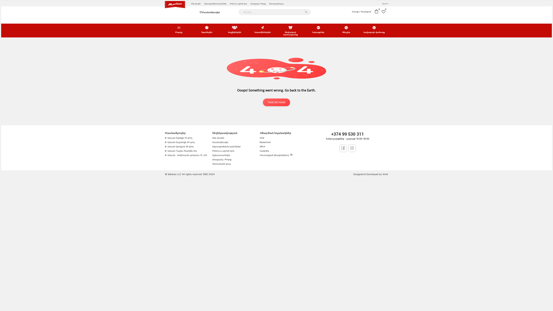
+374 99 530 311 (347, 134)
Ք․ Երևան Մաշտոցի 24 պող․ (180, 142)
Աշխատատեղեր (221, 155)
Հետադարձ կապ (276, 3)
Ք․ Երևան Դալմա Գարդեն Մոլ (181, 151)
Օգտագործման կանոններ (215, 3)
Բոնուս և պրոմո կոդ (238, 3)
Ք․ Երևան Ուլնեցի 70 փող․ (179, 138)
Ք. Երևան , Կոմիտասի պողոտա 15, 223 (186, 155)
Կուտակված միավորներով (274, 155)
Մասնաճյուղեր (211, 12)
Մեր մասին (196, 3)
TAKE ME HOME (276, 102)
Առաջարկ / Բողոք (258, 3)
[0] (376, 11)
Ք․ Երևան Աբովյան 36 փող (179, 146)
